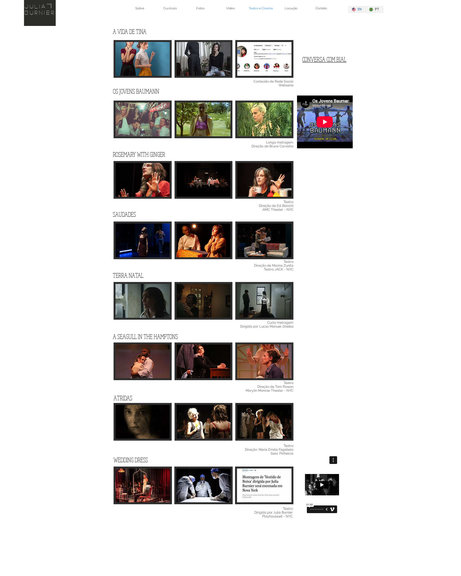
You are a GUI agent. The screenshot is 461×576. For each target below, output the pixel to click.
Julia (36, 6)
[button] (143, 69)
